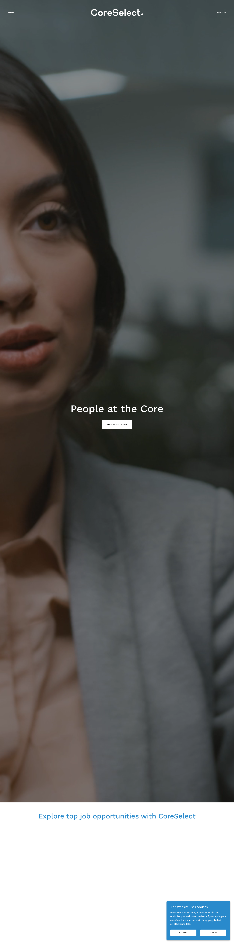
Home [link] (11, 12)
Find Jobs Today (117, 424)
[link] (117, 12)
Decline (183, 932)
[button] (221, 12)
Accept (213, 932)
